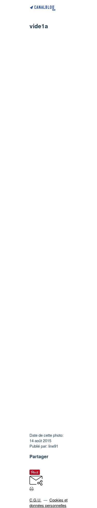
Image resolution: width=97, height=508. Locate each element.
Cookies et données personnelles (48, 502)
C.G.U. (35, 500)
